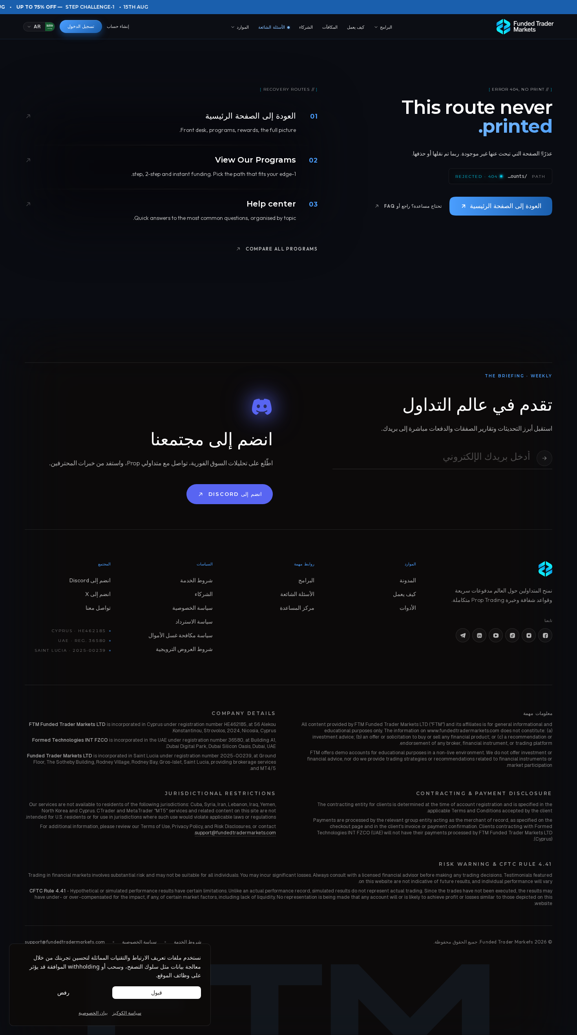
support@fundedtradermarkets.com (235, 833)
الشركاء (306, 27)
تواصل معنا (98, 607)
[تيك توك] (512, 635)
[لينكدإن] (479, 635)
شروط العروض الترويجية (184, 649)
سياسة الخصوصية (192, 607)
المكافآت (330, 27)
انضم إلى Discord (235, 494)
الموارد (243, 27)
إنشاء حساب (118, 26)
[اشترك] (544, 458)
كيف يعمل (356, 27)
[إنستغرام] (529, 635)
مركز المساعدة (297, 607)
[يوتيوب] (496, 635)
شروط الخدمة (196, 580)
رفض (63, 992)
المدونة (408, 580)
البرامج (386, 27)
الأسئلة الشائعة (274, 27)
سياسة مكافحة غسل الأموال (180, 635)
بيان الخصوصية (93, 1013)
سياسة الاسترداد (194, 621)
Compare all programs (282, 249)
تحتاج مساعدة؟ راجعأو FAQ (413, 206)
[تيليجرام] (463, 635)
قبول (156, 992)
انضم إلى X (98, 594)
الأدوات (408, 607)
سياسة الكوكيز (126, 1013)
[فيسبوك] (545, 635)
